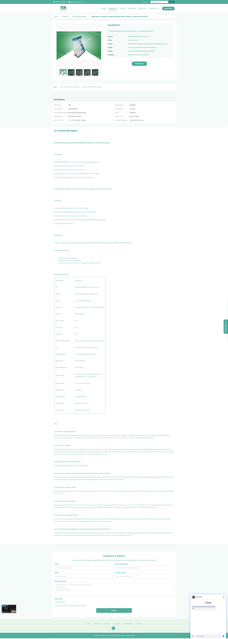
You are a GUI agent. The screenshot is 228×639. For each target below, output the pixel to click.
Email (57, 564)
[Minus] (223, 597)
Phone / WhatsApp (121, 564)
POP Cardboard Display (80, 16)
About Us (142, 8)
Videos (122, 8)
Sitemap (139, 623)
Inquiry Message (61, 581)
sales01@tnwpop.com (76, 2)
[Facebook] (113, 628)
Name (56, 572)
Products (113, 8)
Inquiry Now (168, 8)
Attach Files (59, 599)
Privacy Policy (128, 623)
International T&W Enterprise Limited (114, 635)
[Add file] (192, 636)
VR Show (132, 8)
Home (103, 8)
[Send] (223, 636)
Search (171, 2)
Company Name (120, 572)
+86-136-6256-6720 (61, 2)
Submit (114, 610)
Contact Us (153, 8)
